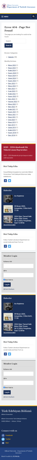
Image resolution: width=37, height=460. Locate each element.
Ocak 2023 (11, 91)
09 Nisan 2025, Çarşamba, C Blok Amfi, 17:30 (23, 208)
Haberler (11, 57)
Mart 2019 (11, 125)
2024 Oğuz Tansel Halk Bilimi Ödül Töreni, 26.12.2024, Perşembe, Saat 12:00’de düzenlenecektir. (17, 220)
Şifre (5, 270)
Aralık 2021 (12, 109)
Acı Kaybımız (19, 196)
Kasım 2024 (12, 73)
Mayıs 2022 (12, 104)
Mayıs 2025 (12, 65)
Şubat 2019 (12, 127)
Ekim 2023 (11, 83)
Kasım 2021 (12, 112)
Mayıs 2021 (12, 115)
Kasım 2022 (12, 96)
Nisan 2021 (12, 117)
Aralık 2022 (12, 94)
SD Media (16, 456)
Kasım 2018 (12, 133)
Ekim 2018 (11, 135)
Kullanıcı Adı (7, 261)
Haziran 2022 (12, 101)
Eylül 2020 (11, 120)
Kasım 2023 (12, 81)
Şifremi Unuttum (8, 289)
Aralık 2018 (12, 130)
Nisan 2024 (12, 76)
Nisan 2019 (12, 122)
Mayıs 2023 (12, 86)
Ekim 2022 (11, 99)
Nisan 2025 (12, 68)
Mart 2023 (11, 89)
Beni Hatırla (9, 280)
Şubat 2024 (12, 78)
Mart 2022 (11, 107)
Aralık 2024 (12, 70)
